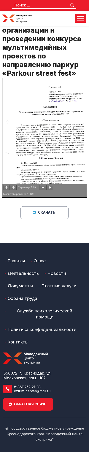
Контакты (18, 342)
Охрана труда (22, 298)
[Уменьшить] (43, 187)
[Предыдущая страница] (6, 187)
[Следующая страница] (13, 187)
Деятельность (23, 273)
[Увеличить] (49, 187)
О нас (40, 260)
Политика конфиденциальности (42, 329)
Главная (16, 260)
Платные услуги (58, 285)
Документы (20, 285)
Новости (57, 273)
